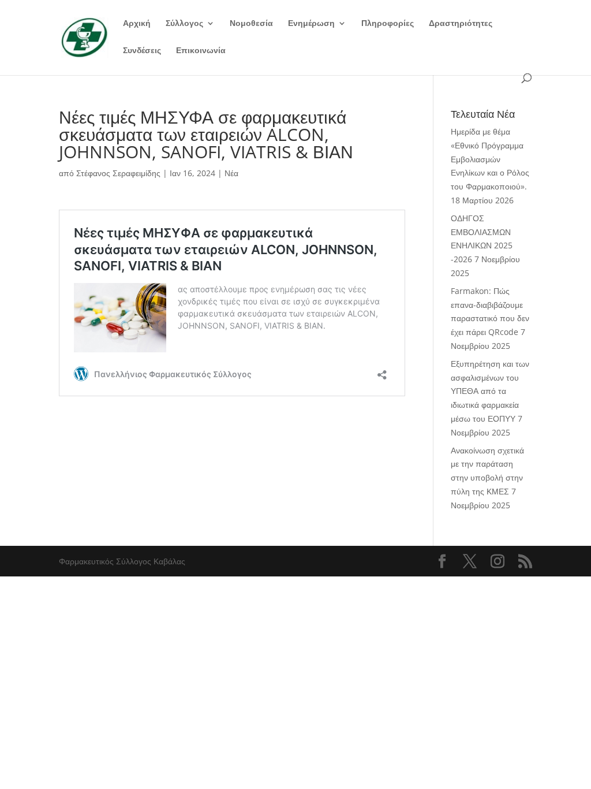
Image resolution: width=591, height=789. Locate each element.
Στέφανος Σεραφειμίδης (118, 173)
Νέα (231, 173)
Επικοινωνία (201, 50)
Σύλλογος (184, 23)
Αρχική (137, 23)
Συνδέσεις (142, 50)
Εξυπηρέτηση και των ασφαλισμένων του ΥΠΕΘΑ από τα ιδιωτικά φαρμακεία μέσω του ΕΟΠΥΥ (490, 391)
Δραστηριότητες (460, 23)
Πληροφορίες (387, 23)
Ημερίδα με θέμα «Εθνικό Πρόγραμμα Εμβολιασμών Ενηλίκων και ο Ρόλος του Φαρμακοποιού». (490, 159)
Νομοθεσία (251, 23)
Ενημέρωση (311, 23)
